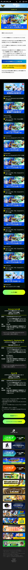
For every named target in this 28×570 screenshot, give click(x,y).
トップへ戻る (14, 292)
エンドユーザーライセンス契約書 (14, 421)
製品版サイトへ (14, 415)
